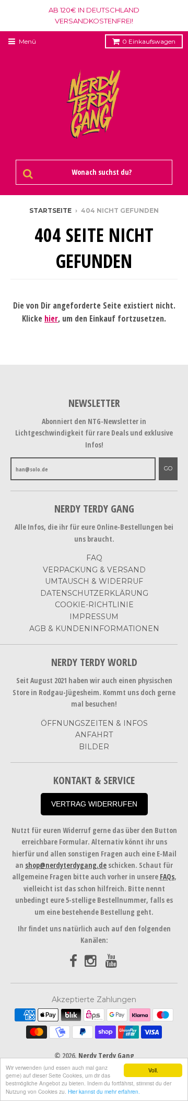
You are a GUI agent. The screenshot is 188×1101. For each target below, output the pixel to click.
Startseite (50, 210)
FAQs (167, 876)
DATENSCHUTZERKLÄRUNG (94, 593)
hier (51, 318)
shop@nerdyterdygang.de (66, 865)
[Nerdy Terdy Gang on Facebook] (73, 961)
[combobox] (100, 172)
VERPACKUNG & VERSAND (94, 569)
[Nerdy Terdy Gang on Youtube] (112, 961)
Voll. (153, 1070)
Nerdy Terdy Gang (106, 1055)
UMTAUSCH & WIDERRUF (94, 581)
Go (168, 468)
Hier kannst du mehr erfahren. (104, 1091)
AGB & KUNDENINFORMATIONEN (94, 628)
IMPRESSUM (94, 616)
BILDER (94, 746)
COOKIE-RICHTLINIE (94, 604)
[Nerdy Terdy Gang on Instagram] (91, 961)
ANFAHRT (94, 734)
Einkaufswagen (148, 41)
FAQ (94, 557)
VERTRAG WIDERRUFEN (94, 804)
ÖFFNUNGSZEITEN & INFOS (94, 723)
